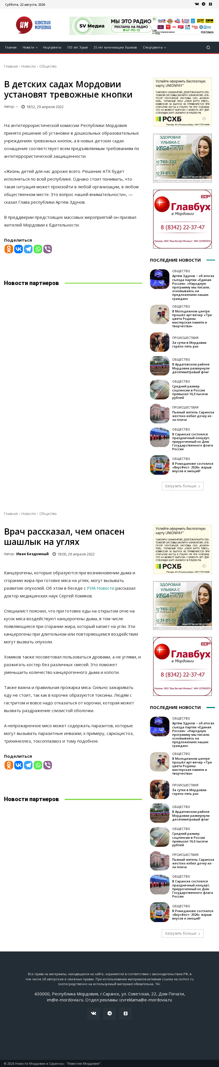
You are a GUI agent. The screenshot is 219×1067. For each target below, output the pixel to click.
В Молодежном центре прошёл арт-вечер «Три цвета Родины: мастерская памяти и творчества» (192, 318)
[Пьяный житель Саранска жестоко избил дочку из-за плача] (159, 413)
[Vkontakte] (18, 249)
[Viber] (47, 249)
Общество (48, 66)
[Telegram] (203, 4)
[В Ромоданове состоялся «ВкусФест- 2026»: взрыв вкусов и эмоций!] (159, 465)
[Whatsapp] (38, 249)
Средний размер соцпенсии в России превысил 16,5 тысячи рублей (190, 392)
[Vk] (196, 4)
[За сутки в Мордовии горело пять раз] (159, 342)
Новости (28, 66)
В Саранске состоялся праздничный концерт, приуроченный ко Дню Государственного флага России (192, 441)
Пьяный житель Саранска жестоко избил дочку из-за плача (193, 416)
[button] (208, 47)
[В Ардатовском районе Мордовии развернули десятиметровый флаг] (159, 365)
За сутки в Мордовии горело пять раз (189, 344)
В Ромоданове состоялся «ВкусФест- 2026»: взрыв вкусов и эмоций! (192, 467)
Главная (11, 66)
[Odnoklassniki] (9, 249)
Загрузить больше (180, 486)
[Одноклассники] (210, 4)
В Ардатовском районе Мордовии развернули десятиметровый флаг (191, 368)
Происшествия (185, 337)
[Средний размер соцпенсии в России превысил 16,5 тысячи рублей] (159, 389)
